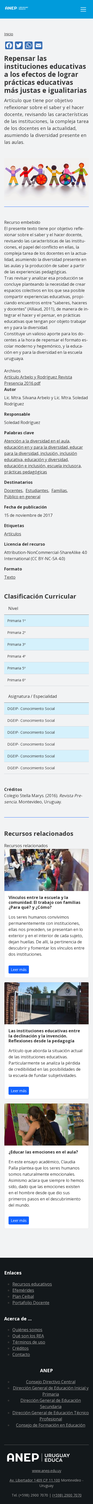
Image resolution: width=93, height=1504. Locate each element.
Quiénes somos (27, 1330)
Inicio (8, 33)
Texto (10, 577)
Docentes (13, 490)
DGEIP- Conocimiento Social (31, 708)
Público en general (22, 497)
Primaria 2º (16, 632)
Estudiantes (37, 490)
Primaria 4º (16, 656)
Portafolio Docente (30, 1302)
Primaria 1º (16, 620)
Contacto (21, 1354)
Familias (59, 490)
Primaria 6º (16, 679)
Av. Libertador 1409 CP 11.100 (35, 1480)
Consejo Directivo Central (50, 1382)
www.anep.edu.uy (46, 1470)
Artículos (12, 534)
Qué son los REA (28, 1336)
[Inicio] (41, 9)
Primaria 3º (16, 644)
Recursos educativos (32, 1284)
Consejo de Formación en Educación (50, 1425)
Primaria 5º (16, 668)
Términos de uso (28, 1342)
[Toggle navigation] (83, 9)
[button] (46, 179)
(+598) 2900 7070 (67, 1495)
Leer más (19, 969)
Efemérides (23, 1290)
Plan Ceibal (23, 1296)
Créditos (20, 1348)
